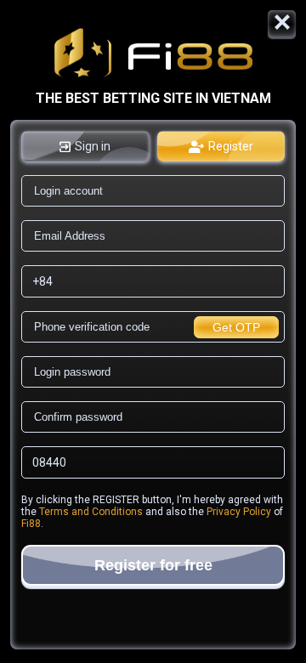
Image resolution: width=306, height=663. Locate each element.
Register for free (153, 565)
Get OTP (236, 327)
